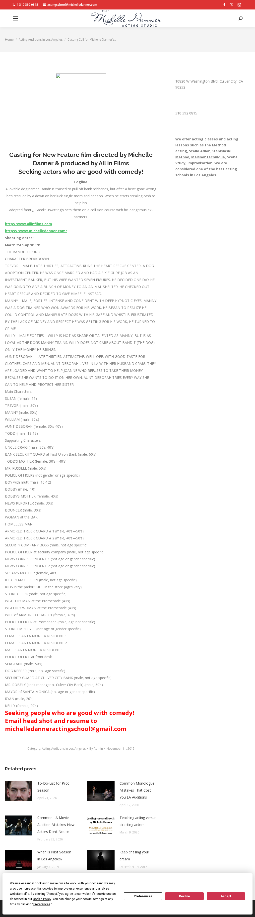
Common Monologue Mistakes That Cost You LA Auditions (137, 790)
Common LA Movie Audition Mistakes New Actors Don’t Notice (55, 824)
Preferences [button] (41, 904)
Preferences (143, 896)
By (96, 748)
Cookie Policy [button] (42, 899)
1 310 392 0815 (27, 4)
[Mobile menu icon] (15, 18)
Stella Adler (199, 151)
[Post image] (18, 791)
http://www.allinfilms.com (28, 223)
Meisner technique (208, 157)
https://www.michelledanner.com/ (36, 230)
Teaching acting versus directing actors (138, 821)
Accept (226, 896)
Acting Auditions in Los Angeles (64, 748)
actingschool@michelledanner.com (72, 4)
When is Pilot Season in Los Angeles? (54, 855)
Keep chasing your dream (134, 855)
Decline (184, 896)
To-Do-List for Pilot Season (53, 787)
